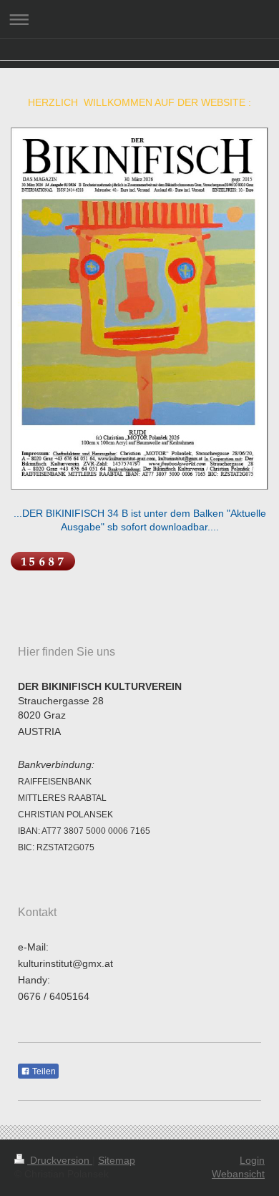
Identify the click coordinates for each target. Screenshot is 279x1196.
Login (252, 1160)
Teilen (43, 1071)
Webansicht (238, 1174)
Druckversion (59, 1160)
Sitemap (116, 1160)
